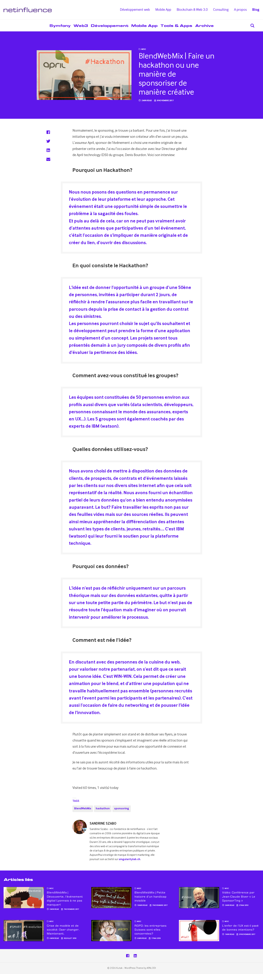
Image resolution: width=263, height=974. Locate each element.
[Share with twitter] (48, 141)
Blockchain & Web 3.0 (192, 10)
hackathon (103, 808)
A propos (240, 10)
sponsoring (121, 808)
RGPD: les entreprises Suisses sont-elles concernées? (150, 929)
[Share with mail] (48, 159)
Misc (143, 49)
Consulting (221, 10)
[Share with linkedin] (48, 150)
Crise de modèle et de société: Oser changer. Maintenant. (63, 929)
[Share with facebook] (48, 132)
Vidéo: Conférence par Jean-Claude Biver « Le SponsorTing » (238, 896)
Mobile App (163, 10)
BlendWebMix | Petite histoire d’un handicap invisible (150, 896)
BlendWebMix (82, 808)
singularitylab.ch (129, 859)
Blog (255, 10)
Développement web (135, 10)
